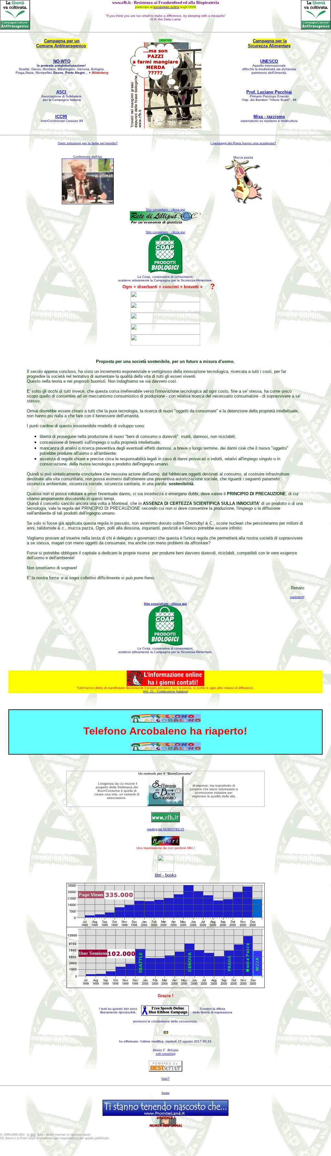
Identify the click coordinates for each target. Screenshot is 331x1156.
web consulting (166, 1053)
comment (297, 597)
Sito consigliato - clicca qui (165, 232)
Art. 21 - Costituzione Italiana (165, 691)
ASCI (61, 92)
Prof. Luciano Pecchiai (269, 92)
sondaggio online (166, 7)
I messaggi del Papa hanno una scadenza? (243, 143)
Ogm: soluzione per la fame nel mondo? (88, 143)
